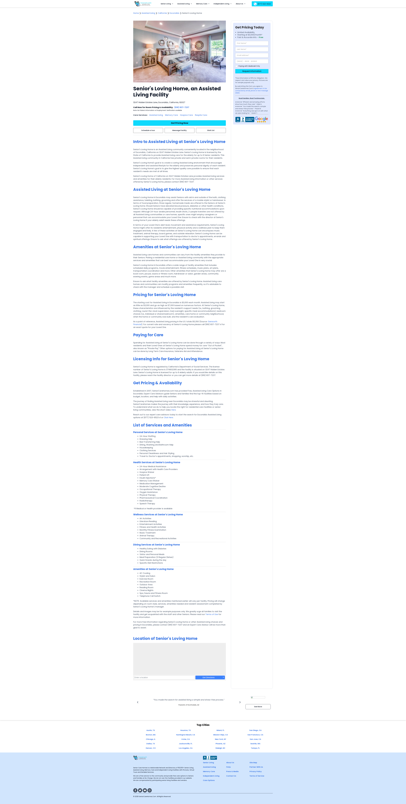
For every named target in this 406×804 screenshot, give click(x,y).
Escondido (174, 13)
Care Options (209, 780)
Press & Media (232, 771)
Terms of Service (257, 776)
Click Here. (168, 417)
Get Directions (208, 677)
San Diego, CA (255, 730)
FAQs (228, 767)
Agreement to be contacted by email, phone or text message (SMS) (251, 90)
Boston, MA (151, 735)
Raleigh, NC (220, 748)
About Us (239, 4)
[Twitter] (140, 790)
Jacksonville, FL (185, 743)
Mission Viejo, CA (220, 735)
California (162, 13)
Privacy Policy (256, 771)
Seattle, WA (255, 743)
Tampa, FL (255, 748)
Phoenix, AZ (220, 743)
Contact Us (231, 776)
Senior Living (166, 4)
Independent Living (221, 4)
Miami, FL (220, 730)
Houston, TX (185, 730)
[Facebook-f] (135, 790)
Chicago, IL (150, 739)
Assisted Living (183, 4)
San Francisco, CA (255, 735)
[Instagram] (149, 790)
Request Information (251, 71)
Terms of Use (211, 614)
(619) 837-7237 (181, 107)
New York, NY (220, 739)
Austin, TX (150, 730)
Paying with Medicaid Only (249, 66)
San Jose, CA (255, 739)
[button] (137, 702)
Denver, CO (151, 748)
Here (173, 410)
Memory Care (201, 4)
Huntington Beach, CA (185, 735)
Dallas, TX (150, 743)
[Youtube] (145, 790)
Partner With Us (256, 767)
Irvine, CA (186, 739)
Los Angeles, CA (185, 748)
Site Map (253, 762)
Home (136, 13)
